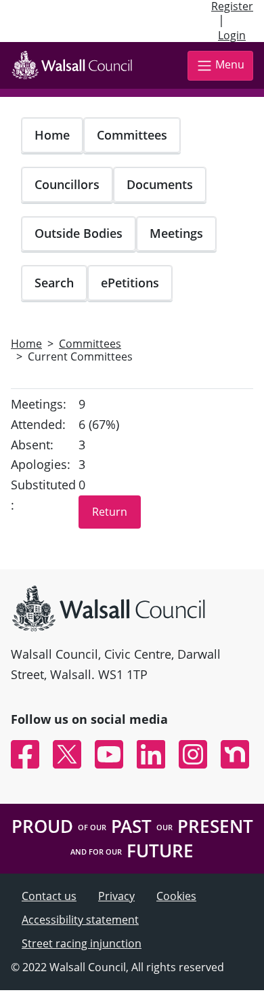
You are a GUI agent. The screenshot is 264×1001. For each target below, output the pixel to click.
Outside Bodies (79, 233)
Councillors (67, 184)
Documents (160, 184)
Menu (229, 64)
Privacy (116, 895)
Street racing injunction (81, 943)
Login (232, 35)
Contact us (49, 895)
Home (52, 135)
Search (54, 282)
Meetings (176, 233)
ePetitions (130, 282)
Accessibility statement (80, 919)
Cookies (176, 895)
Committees (132, 135)
